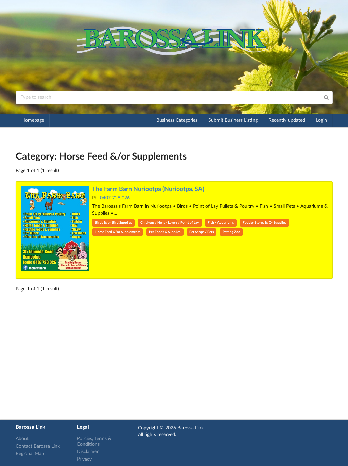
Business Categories (176, 120)
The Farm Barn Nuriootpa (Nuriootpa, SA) (148, 189)
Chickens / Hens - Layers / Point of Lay (169, 222)
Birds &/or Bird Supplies (113, 222)
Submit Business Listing (233, 120)
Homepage (32, 120)
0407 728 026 (115, 198)
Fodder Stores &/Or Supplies (264, 222)
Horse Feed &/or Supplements (117, 232)
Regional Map (30, 453)
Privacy (84, 459)
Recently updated (286, 120)
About (22, 438)
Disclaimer (88, 451)
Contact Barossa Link (38, 446)
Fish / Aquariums (221, 222)
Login (321, 120)
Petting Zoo (231, 232)
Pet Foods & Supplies (164, 232)
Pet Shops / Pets (201, 232)
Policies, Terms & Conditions (94, 441)
